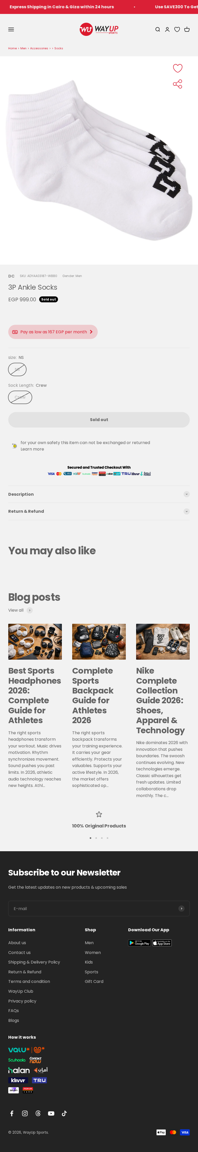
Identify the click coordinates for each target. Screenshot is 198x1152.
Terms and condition (29, 981)
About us (17, 943)
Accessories (39, 48)
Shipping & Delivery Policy (34, 962)
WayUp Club (20, 991)
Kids (89, 962)
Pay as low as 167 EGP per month (53, 332)
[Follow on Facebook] (11, 1113)
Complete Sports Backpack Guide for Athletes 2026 (92, 695)
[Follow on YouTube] (51, 1113)
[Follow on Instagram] (24, 1113)
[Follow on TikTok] (64, 1113)
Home (12, 48)
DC (11, 276)
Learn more (32, 449)
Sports (91, 972)
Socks (58, 48)
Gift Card (94, 981)
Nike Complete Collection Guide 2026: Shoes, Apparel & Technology (160, 700)
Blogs (13, 1020)
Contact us (19, 953)
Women (93, 953)
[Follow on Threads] (38, 1113)
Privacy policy (22, 1001)
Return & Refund (24, 972)
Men (23, 48)
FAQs (13, 1011)
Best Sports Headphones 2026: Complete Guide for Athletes (34, 695)
